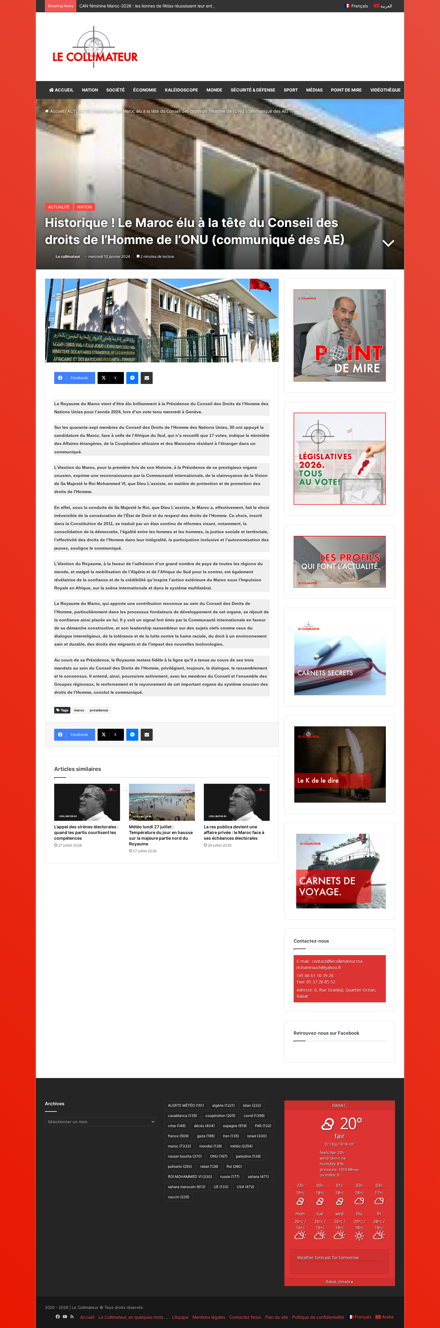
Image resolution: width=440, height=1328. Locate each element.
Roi (234, 1166)
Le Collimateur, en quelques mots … (133, 1317)
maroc (79, 710)
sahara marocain (186, 1186)
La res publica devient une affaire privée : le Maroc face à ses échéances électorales (234, 832)
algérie (223, 1105)
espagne (235, 1125)
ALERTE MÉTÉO (186, 1105)
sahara (258, 1176)
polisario (180, 1166)
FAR (263, 1125)
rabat (209, 1166)
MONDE (214, 89)
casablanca (182, 1115)
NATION (90, 89)
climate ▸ (339, 1281)
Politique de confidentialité (318, 1317)
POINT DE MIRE (346, 89)
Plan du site (276, 1317)
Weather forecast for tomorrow (328, 1257)
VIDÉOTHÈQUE (385, 89)
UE (221, 1186)
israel (257, 1136)
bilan (252, 1105)
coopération (220, 1115)
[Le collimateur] (95, 46)
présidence (99, 710)
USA (245, 1186)
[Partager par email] (147, 378)
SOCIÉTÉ (115, 89)
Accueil (56, 111)
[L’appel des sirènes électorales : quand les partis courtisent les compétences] (87, 802)
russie (229, 1176)
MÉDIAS (314, 89)
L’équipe (180, 1317)
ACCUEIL (64, 89)
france (178, 1136)
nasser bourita (185, 1156)
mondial (210, 1146)
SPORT (291, 89)
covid (254, 1115)
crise (177, 1125)
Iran (231, 1136)
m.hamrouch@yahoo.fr (319, 967)
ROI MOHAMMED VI (190, 1176)
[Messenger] (132, 378)
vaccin (178, 1197)
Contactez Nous (245, 1317)
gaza (206, 1136)
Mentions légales (208, 1317)
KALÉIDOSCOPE (181, 89)
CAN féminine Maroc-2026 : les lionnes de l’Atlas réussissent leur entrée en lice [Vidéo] (163, 5)
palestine (248, 1156)
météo (241, 1146)
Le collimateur (68, 256)
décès (204, 1125)
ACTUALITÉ (78, 111)
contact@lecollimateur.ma (337, 961)
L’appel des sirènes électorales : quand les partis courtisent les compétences (86, 832)
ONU (218, 1156)
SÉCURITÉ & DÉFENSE (253, 89)
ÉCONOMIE (145, 89)
